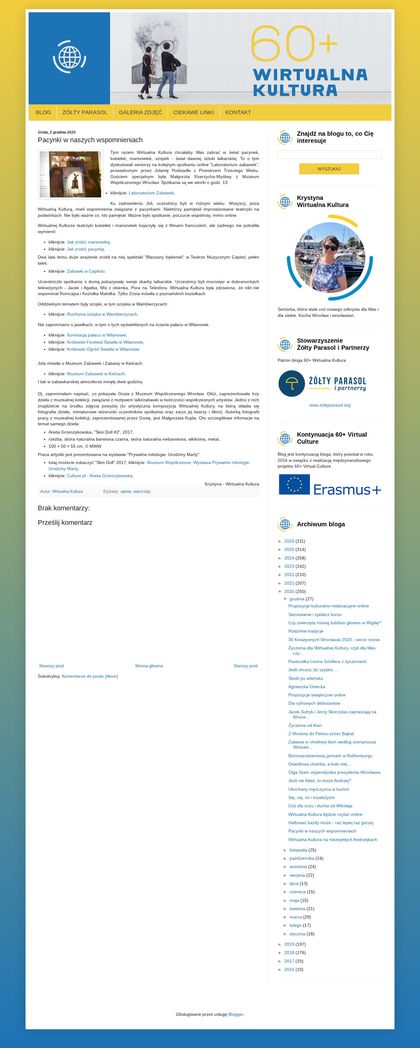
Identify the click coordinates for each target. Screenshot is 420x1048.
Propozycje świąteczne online (317, 694)
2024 (289, 557)
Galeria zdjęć (140, 112)
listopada (299, 849)
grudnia (298, 598)
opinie (126, 491)
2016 (289, 969)
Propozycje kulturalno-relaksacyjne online (328, 605)
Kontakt (238, 112)
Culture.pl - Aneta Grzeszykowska (100, 475)
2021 (289, 583)
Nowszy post (51, 665)
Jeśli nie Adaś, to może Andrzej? (319, 780)
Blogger (235, 1014)
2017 (289, 961)
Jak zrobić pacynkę (85, 249)
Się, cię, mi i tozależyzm (311, 797)
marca (296, 916)
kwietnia (298, 908)
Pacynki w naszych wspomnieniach (322, 830)
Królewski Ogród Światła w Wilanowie (103, 349)
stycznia (298, 933)
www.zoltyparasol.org (330, 405)
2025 (289, 549)
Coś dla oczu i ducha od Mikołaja (320, 805)
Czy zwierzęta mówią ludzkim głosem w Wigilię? (334, 622)
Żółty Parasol (85, 112)
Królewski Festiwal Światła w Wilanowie (105, 342)
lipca (295, 883)
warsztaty (142, 491)
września (299, 866)
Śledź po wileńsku (305, 678)
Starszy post (246, 665)
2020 (289, 591)
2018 (289, 952)
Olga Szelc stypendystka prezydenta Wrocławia (334, 772)
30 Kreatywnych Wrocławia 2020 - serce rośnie (334, 639)
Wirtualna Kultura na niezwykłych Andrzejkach (332, 839)
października (302, 858)
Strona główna (149, 665)
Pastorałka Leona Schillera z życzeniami (327, 661)
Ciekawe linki (193, 112)
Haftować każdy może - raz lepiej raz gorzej (330, 822)
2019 (289, 944)
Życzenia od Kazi (305, 725)
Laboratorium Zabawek (151, 192)
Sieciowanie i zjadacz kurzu (315, 614)
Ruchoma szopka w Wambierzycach (102, 314)
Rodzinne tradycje (305, 631)
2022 (289, 574)
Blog (43, 112)
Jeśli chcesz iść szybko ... (313, 669)
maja (295, 900)
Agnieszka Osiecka (306, 686)
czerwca (298, 891)
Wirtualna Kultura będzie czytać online (325, 814)
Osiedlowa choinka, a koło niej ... (320, 764)
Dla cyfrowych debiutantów (314, 703)
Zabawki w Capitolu (86, 271)
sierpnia (298, 875)
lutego (296, 925)
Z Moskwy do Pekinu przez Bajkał (321, 733)
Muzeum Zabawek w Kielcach (96, 373)
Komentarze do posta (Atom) (90, 676)
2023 (289, 566)
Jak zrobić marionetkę (88, 242)
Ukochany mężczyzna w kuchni (318, 789)
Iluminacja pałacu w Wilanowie (96, 335)
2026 (289, 541)
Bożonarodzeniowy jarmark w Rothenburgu (330, 755)
